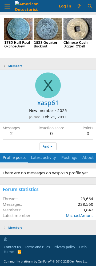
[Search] (90, 6)
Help (83, 246)
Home (9, 251)
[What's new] (79, 6)
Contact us (12, 246)
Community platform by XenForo (46, 261)
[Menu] (7, 6)
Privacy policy (64, 246)
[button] (5, 239)
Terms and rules (37, 246)
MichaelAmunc (79, 215)
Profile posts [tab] (14, 157)
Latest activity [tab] (43, 157)
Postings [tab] (69, 157)
